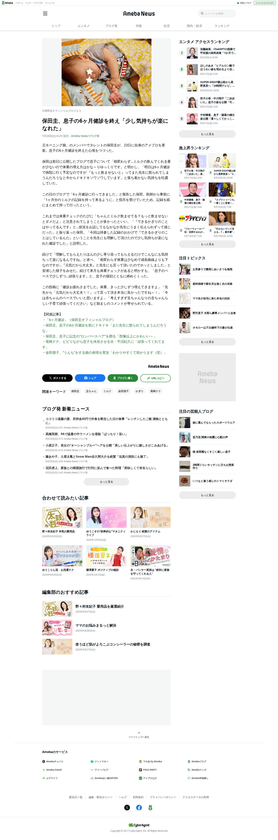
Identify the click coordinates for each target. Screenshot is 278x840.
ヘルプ (123, 797)
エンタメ (84, 26)
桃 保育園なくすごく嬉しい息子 (212, 451)
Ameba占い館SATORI (106, 778)
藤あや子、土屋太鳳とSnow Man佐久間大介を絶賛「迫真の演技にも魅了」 (97, 457)
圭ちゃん (91, 391)
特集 (139, 26)
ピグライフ (52, 778)
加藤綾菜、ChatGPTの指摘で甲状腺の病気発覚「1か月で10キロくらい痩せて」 (217, 52)
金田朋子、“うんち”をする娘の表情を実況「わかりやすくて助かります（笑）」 (106, 352)
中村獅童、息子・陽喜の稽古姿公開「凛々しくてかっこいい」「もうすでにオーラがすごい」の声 (217, 120)
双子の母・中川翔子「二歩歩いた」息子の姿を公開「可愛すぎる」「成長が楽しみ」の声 (217, 103)
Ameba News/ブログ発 (85, 136)
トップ (56, 26)
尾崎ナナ (155, 391)
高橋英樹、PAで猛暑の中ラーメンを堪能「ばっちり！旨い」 (87, 434)
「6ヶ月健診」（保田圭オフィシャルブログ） (81, 319)
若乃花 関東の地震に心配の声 (210, 437)
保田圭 (75, 391)
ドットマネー (101, 761)
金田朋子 (123, 391)
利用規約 (138, 797)
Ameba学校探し (200, 778)
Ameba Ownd (54, 769)
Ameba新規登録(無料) (264, 3)
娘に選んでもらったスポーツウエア (214, 422)
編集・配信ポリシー (101, 797)
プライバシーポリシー (163, 797)
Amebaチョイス (54, 761)
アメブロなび (150, 778)
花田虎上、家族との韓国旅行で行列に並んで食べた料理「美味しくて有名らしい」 (102, 468)
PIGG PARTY (150, 769)
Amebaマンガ (199, 769)
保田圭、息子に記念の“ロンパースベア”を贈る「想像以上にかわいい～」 (101, 336)
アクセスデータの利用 (195, 797)
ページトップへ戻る (139, 736)
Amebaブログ (199, 761)
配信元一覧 (75, 797)
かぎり (140, 391)
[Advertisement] (76, 697)
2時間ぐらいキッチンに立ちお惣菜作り (213, 466)
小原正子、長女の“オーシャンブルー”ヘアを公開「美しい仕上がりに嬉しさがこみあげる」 (107, 445)
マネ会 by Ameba (152, 761)
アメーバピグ (101, 769)
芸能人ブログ (246, 3)
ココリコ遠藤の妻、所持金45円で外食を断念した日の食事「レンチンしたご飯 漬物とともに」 (107, 421)
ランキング (222, 26)
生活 (167, 26)
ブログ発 (111, 26)
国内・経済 (194, 26)
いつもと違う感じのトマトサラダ (212, 481)
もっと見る (106, 481)
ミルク (107, 391)
